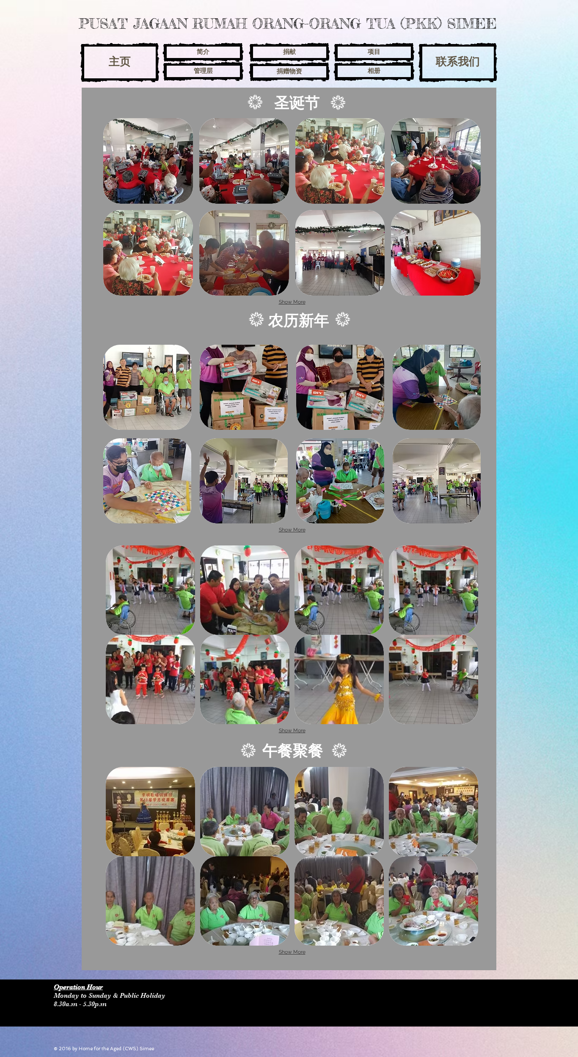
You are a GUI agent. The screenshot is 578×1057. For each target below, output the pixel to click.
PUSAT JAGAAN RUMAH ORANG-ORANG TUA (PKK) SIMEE (288, 23)
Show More (292, 302)
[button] (148, 161)
